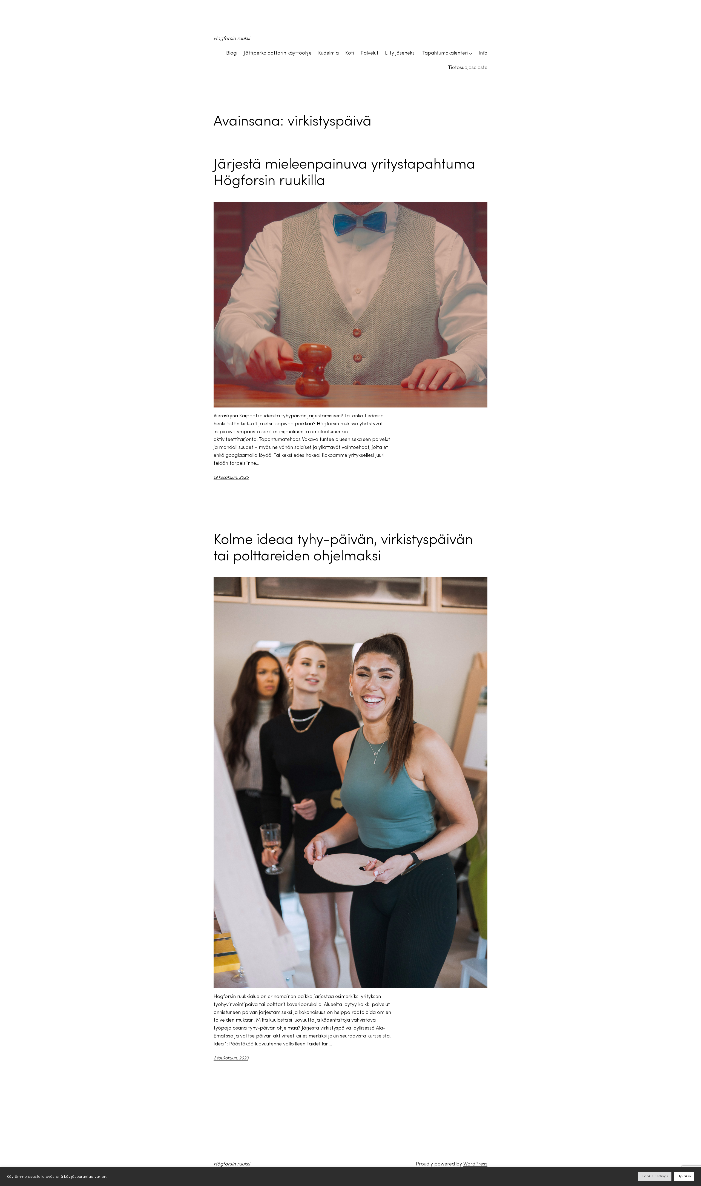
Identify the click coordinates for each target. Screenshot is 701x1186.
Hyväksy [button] (684, 1176)
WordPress (475, 1164)
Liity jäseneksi (400, 53)
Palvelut (369, 53)
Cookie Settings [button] (655, 1176)
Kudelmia (328, 53)
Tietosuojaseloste (467, 67)
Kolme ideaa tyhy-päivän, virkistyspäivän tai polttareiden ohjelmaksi (343, 549)
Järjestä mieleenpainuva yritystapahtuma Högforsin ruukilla (344, 173)
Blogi (231, 53)
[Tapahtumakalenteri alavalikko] (470, 53)
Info (483, 53)
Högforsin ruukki (232, 38)
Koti (349, 53)
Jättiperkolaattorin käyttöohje (278, 53)
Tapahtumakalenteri (445, 53)
